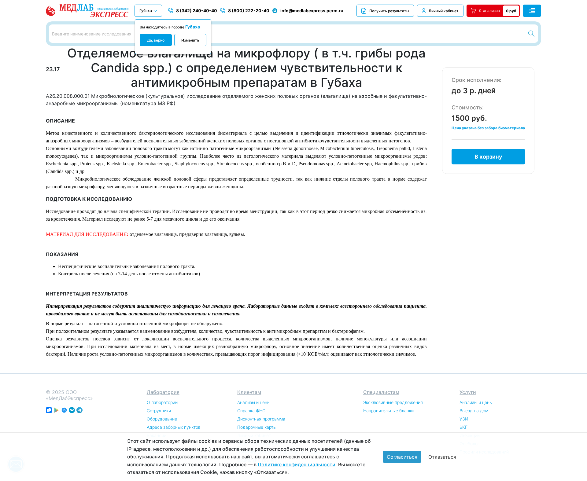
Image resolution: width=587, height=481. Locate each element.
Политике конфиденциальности (296, 464)
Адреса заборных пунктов (174, 427)
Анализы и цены (253, 402)
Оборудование (162, 418)
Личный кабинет (444, 11)
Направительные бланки (388, 410)
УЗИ (464, 418)
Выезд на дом (474, 410)
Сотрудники (159, 410)
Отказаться (442, 457)
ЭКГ (463, 427)
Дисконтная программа (261, 418)
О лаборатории (162, 402)
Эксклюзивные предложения (393, 402)
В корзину (488, 156)
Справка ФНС (251, 410)
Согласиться (402, 457)
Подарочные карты (256, 427)
